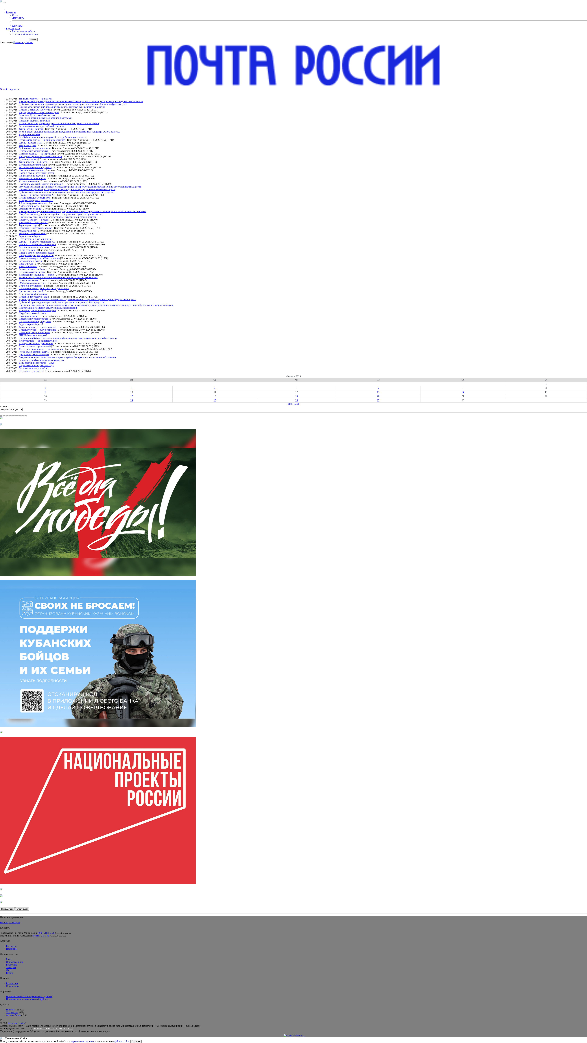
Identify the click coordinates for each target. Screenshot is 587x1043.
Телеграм (15, 922)
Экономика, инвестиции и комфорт (37, 310)
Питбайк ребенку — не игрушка (36, 153)
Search (33, 39)
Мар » (297, 404)
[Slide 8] (22, 415)
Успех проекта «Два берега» (33, 162)
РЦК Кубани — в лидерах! (33, 335)
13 (378, 392)
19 (296, 396)
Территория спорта (29, 225)
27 (378, 400)
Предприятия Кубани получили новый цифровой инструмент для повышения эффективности (68, 338)
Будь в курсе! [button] (13, 28)
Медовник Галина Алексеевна (16, 935)
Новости (10, 1009)
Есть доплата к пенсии (30, 261)
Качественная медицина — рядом (36, 274)
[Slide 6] (16, 415)
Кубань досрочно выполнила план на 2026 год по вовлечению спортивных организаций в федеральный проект (77, 299)
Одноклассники (14, 962)
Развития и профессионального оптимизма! (42, 360)
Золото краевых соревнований (35, 346)
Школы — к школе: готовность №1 (37, 195)
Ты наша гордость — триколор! (35, 98)
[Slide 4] (10, 415)
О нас (15, 15)
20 (378, 396)
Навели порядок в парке (31, 170)
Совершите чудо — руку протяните (37, 329)
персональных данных (82, 1041)
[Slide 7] (19, 415)
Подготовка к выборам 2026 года (36, 365)
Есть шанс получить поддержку (35, 167)
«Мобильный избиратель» (32, 283)
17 (131, 396)
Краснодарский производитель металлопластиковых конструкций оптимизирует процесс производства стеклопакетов (81, 101)
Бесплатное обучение (30, 208)
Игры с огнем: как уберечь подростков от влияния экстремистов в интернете (59, 123)
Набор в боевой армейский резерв (36, 173)
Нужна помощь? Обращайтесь (34, 197)
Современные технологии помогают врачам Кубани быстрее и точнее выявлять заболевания (67, 357)
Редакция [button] (11, 12)
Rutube (9, 973)
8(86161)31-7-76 (46, 933)
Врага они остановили (30, 285)
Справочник (12, 986)
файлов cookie (121, 1041)
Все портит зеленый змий (32, 233)
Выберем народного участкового (36, 200)
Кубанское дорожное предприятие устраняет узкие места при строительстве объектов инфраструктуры (73, 104)
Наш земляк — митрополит (33, 222)
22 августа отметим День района (36, 343)
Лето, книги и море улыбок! (33, 368)
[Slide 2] (4, 415)
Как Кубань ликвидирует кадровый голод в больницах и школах (52, 137)
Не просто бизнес (28, 266)
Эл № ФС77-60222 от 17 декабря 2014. (53, 1028)
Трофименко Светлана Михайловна (18, 933)
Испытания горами (29, 181)
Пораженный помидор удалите (35, 321)
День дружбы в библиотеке (33, 294)
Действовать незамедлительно (34, 148)
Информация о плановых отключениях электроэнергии (48, 307)
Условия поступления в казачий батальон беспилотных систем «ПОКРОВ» (58, 277)
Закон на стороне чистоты (32, 178)
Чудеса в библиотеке (29, 134)
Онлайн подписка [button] (9, 89)
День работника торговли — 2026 (36, 362)
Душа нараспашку (28, 159)
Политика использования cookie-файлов (27, 999)
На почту (5, 922)
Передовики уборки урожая (33, 151)
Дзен (8, 970)
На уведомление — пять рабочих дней (39, 112)
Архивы (4, 406)
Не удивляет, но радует (31, 371)
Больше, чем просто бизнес (33, 269)
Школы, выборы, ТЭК (30, 142)
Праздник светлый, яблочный (34, 120)
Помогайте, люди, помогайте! (34, 332)
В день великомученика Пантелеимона (39, 258)
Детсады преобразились (31, 164)
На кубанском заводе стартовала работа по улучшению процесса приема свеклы (61, 214)
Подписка (11, 948)
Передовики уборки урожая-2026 (36, 255)
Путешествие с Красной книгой (35, 239)
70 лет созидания (28, 250)
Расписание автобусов (23, 31)
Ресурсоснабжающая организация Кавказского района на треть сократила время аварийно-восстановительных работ (80, 186)
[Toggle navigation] (4, 2)
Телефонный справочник (25, 34)
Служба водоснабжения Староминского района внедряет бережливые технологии (62, 107)
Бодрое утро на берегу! (31, 324)
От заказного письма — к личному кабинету (42, 140)
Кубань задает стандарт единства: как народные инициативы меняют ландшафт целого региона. (69, 131)
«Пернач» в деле (27, 145)
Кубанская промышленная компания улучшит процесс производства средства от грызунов (66, 192)
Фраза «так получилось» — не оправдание (41, 349)
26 (296, 400)
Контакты (17, 25)
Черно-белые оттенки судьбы (34, 351)
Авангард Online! (17, 1023)
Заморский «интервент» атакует (35, 228)
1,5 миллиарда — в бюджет (33, 203)
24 (131, 400)
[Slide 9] (25, 415)
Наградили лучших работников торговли (40, 156)
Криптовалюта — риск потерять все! (38, 340)
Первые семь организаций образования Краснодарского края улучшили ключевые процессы (67, 189)
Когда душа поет (27, 230)
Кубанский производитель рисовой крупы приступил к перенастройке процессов (61, 302)
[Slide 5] (13, 415)
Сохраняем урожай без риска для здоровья (41, 184)
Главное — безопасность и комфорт (37, 244)
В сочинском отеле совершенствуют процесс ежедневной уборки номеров (57, 217)
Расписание (12, 983)
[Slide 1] (1, 415)
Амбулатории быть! (29, 206)
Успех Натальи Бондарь (31, 129)
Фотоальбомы (13, 1015)
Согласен (136, 1041)
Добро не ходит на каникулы (34, 354)
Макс (9, 959)
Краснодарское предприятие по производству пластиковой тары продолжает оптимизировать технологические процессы (82, 211)
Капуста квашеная (28, 280)
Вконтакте (11, 964)
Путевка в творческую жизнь (34, 296)
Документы (18, 18)
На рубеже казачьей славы (32, 313)
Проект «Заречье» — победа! (34, 219)
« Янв (289, 404)
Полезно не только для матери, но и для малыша (44, 288)
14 (463, 392)
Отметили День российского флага (37, 115)
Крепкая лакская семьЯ (31, 291)
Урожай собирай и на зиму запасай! (37, 327)
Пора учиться (26, 263)
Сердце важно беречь (30, 236)
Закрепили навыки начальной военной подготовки (45, 118)
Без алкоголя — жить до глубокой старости (41, 126)
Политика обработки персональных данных (29, 996)
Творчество (12, 1012)
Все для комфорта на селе (32, 272)
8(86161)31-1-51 (40, 935)
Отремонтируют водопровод (34, 247)
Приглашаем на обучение (32, 175)
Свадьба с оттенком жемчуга (34, 109)
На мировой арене (28, 316)
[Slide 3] (7, 415)
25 (215, 400)
